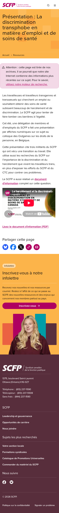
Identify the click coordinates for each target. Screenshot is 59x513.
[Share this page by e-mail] (37, 247)
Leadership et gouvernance (17, 416)
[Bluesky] (11, 482)
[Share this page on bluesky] (5, 247)
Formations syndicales (14, 452)
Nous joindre (9, 428)
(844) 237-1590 (22, 396)
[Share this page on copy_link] (29, 247)
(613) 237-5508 (25, 393)
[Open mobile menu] (55, 5)
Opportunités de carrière (15, 422)
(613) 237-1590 (23, 389)
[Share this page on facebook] (13, 247)
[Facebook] (4, 482)
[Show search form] (48, 5)
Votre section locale (13, 446)
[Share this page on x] (21, 247)
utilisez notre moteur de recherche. (27, 84)
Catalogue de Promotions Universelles (23, 458)
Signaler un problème (45, 505)
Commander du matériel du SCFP (20, 464)
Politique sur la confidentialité (16, 505)
